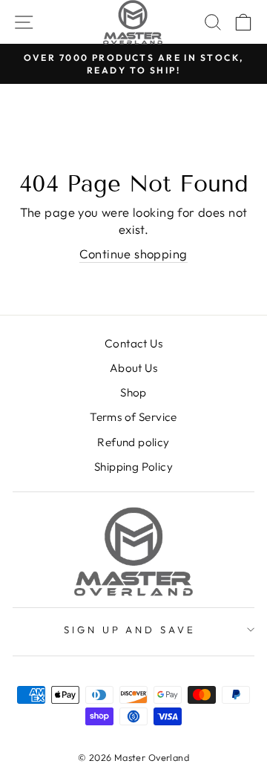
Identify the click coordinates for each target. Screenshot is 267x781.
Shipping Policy (133, 467)
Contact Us (133, 343)
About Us (133, 368)
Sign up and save (130, 629)
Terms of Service (133, 417)
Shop (133, 392)
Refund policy (133, 442)
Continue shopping (133, 253)
